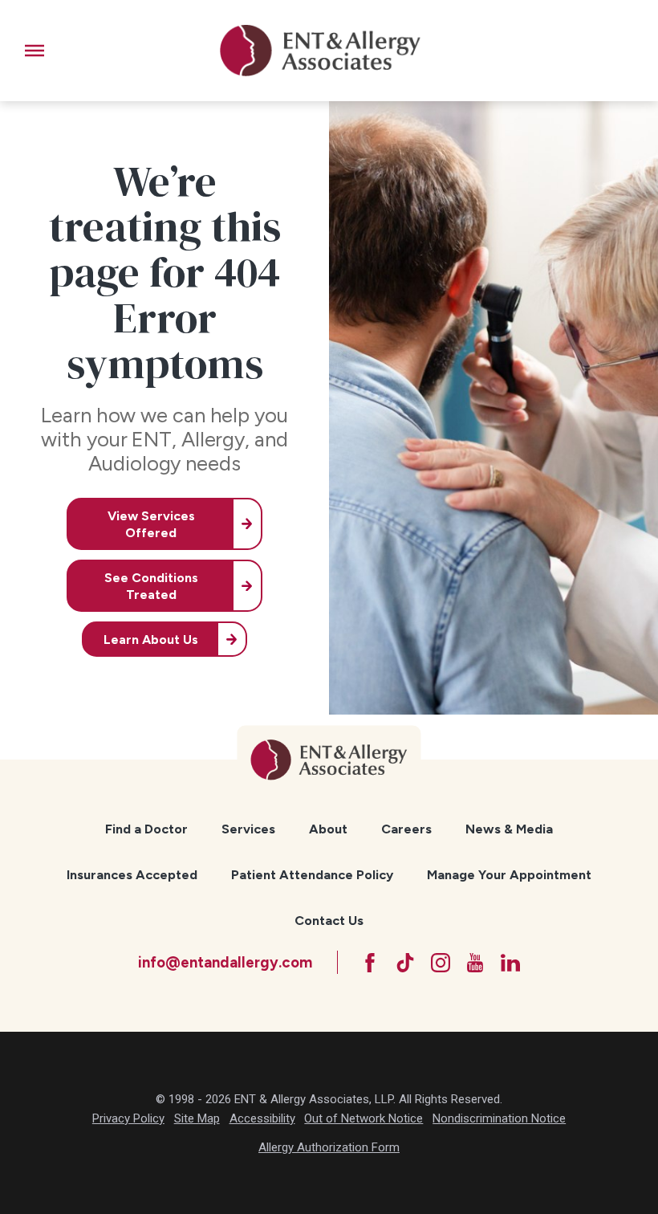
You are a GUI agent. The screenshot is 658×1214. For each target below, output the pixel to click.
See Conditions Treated (151, 586)
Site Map (197, 1118)
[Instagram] (440, 962)
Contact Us (329, 920)
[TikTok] (405, 962)
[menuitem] (147, 829)
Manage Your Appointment (509, 874)
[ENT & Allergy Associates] (320, 50)
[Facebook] (370, 962)
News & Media (509, 829)
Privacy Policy (128, 1118)
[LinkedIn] (510, 962)
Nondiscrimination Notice (499, 1118)
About (328, 829)
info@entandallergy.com (225, 962)
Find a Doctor (146, 829)
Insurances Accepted (132, 874)
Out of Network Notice (363, 1118)
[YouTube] (475, 962)
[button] (34, 50)
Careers (406, 829)
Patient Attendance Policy (312, 874)
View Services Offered (151, 524)
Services (248, 829)
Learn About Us (151, 639)
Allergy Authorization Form (329, 1147)
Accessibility (262, 1118)
